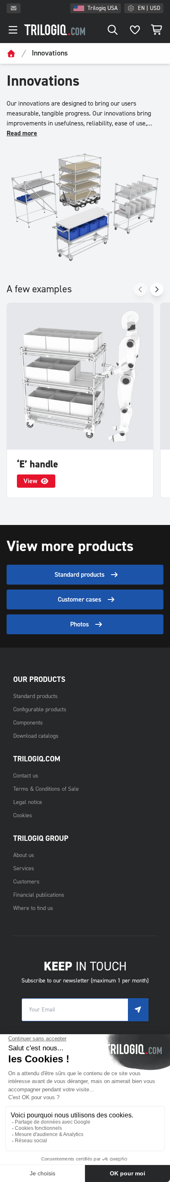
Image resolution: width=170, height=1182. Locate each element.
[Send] (138, 1010)
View (30, 481)
